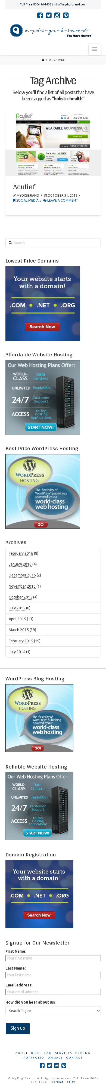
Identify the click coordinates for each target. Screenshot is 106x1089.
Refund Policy (63, 1081)
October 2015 (20, 597)
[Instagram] (57, 15)
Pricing (83, 1052)
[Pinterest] (66, 15)
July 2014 (17, 652)
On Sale (55, 1057)
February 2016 (21, 553)
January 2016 (20, 564)
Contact (74, 1057)
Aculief (24, 186)
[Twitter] (49, 15)
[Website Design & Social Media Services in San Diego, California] (49, 30)
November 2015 (22, 586)
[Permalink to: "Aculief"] (53, 144)
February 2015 (21, 641)
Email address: (18, 985)
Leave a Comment (62, 200)
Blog (36, 1052)
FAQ (48, 1052)
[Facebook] (40, 15)
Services (63, 1052)
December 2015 (22, 575)
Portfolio (33, 1057)
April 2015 (17, 619)
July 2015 (17, 608)
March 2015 (19, 630)
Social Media (27, 200)
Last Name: (15, 968)
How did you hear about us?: (31, 1002)
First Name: (15, 951)
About (21, 1052)
